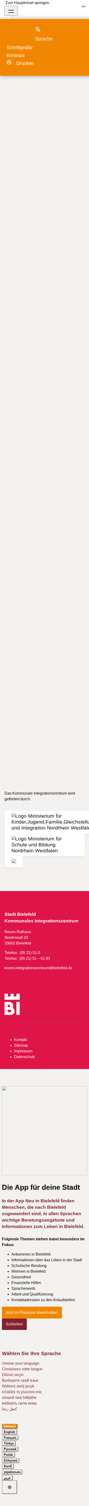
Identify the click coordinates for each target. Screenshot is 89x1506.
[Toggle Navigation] (11, 11)
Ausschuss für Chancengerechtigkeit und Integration (42, 81)
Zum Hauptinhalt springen (27, 3)
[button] (48, 34)
